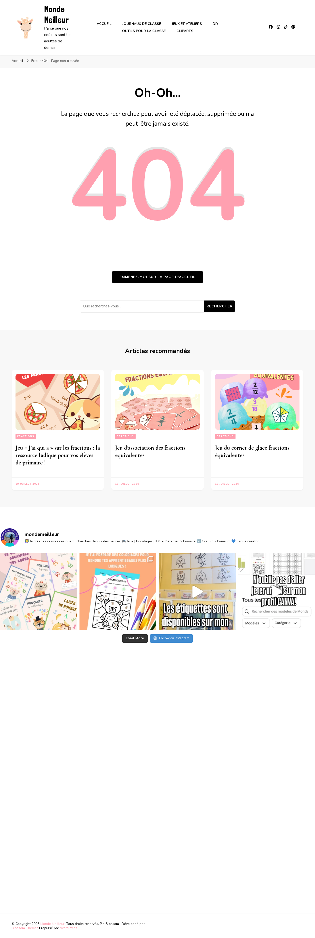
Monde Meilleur (56, 14)
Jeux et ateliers (187, 23)
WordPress (68, 928)
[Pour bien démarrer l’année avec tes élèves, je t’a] (118, 591)
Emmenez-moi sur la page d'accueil (157, 277)
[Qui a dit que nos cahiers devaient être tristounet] (38, 591)
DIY (215, 23)
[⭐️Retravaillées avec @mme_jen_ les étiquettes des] (197, 591)
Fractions (25, 436)
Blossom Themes (25, 928)
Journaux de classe (141, 23)
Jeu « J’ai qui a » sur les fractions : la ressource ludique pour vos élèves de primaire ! (58, 455)
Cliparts (184, 31)
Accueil (104, 23)
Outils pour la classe (144, 31)
